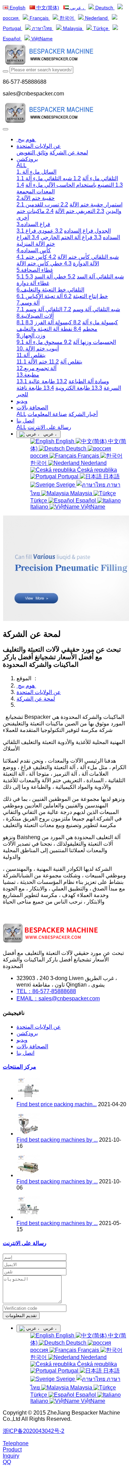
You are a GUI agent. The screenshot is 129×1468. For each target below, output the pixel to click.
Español (85, 500)
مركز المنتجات (19, 1067)
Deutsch (104, 7)
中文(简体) (47, 7)
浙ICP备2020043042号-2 (33, 1431)
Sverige (65, 485)
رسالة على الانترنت (24, 1243)
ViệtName (41, 38)
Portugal (68, 476)
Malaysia (73, 28)
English (16, 7)
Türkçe (101, 28)
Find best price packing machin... (57, 1104)
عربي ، (77, 7)
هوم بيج (26, 139)
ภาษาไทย (42, 28)
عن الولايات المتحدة (39, 692)
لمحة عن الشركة (36, 699)
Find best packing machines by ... (57, 1140)
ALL (21, 165)
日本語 (111, 476)
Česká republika (96, 470)
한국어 (66, 18)
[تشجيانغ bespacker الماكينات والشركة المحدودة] (64, 55)
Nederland (96, 18)
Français (39, 18)
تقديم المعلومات (21, 1315)
